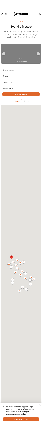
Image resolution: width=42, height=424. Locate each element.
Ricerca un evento (21, 94)
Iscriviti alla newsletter (21, 419)
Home (21, 22)
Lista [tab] (27, 101)
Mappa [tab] (17, 101)
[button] (20, 275)
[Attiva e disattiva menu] (2, 14)
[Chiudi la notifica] (40, 404)
